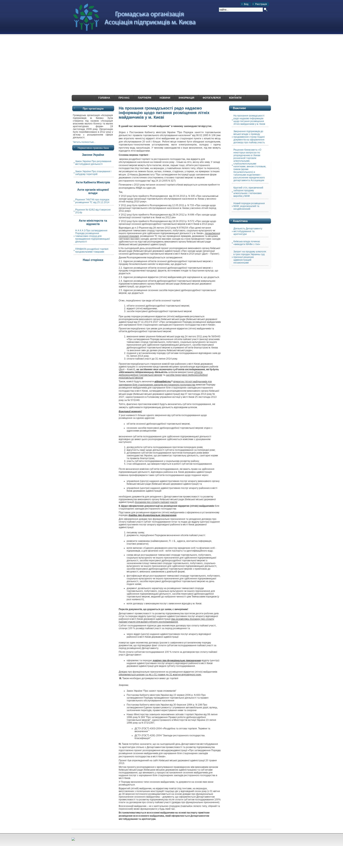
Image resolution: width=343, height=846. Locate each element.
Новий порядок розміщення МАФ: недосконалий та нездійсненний (249, 206)
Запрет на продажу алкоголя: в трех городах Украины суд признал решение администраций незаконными (250, 257)
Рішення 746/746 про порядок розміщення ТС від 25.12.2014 (92, 201)
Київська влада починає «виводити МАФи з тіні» (246, 243)
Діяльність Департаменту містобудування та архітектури (247, 231)
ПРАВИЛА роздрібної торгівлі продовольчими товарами (91, 250)
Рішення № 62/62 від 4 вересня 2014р (93, 211)
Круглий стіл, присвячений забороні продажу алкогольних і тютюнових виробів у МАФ (248, 191)
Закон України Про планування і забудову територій (93, 173)
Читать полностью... (84, 142)
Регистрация (260, 4)
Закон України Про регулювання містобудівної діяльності (93, 162)
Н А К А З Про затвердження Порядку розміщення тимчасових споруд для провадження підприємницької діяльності (92, 236)
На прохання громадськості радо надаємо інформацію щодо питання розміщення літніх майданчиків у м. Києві (249, 119)
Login (245, 4)
